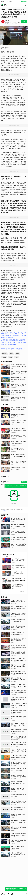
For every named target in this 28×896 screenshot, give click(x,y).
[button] (4, 894)
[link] (8, 894)
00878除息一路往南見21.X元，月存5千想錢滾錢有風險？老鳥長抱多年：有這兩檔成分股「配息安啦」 (13, 335)
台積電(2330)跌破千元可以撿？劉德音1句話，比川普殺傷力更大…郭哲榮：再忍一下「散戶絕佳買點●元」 (13, 342)
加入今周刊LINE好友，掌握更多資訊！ (13, 349)
